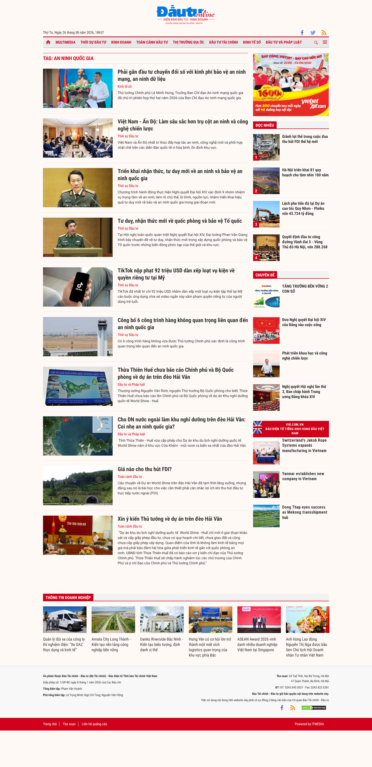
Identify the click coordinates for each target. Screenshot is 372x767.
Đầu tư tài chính (223, 42)
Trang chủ (50, 724)
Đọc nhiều (265, 125)
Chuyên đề (265, 275)
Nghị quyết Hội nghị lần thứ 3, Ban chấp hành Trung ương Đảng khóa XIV (304, 391)
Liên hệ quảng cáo (94, 724)
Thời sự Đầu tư (93, 42)
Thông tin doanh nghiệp (68, 597)
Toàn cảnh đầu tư (152, 42)
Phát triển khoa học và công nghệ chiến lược (304, 356)
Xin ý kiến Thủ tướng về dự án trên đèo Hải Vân (170, 519)
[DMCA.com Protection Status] (313, 708)
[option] (64, 629)
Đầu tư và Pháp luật (284, 42)
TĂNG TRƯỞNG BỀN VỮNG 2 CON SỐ (305, 289)
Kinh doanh (121, 42)
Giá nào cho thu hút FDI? (145, 469)
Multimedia (65, 42)
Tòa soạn (69, 724)
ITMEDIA (318, 724)
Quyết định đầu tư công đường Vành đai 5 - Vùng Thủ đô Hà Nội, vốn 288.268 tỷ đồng (304, 241)
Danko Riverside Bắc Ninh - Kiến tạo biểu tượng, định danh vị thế (161, 644)
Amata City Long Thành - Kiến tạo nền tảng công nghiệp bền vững (111, 644)
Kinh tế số (252, 42)
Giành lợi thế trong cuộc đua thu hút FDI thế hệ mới (305, 139)
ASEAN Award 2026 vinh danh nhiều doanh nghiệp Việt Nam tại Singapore (257, 644)
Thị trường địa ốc (188, 42)
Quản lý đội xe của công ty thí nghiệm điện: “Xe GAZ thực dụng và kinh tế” (64, 644)
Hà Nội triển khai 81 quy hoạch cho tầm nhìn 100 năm (305, 172)
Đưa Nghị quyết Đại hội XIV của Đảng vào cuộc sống (304, 322)
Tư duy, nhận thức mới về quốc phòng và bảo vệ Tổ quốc (180, 221)
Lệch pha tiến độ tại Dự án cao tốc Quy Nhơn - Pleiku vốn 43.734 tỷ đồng (303, 208)
